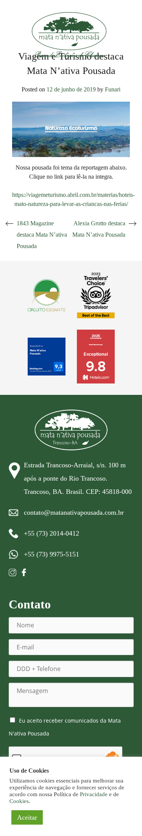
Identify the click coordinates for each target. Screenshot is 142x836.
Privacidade (94, 794)
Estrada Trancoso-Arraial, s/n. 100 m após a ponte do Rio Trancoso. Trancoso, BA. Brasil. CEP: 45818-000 (78, 478)
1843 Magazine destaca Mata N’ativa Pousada (42, 234)
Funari (112, 89)
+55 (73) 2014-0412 (51, 533)
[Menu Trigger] (125, 22)
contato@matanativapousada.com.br (74, 512)
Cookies (19, 801)
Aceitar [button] (27, 817)
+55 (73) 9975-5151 (51, 554)
